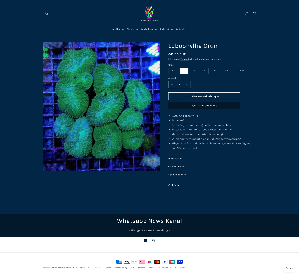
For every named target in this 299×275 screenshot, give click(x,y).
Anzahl (172, 78)
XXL (229, 71)
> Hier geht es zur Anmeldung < (149, 230)
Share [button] (175, 185)
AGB (132, 268)
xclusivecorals (58, 268)
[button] (46, 13)
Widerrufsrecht (95, 268)
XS (175, 71)
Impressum (179, 268)
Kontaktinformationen (160, 268)
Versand (184, 59)
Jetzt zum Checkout (204, 105)
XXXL (243, 71)
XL (217, 71)
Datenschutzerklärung (117, 268)
